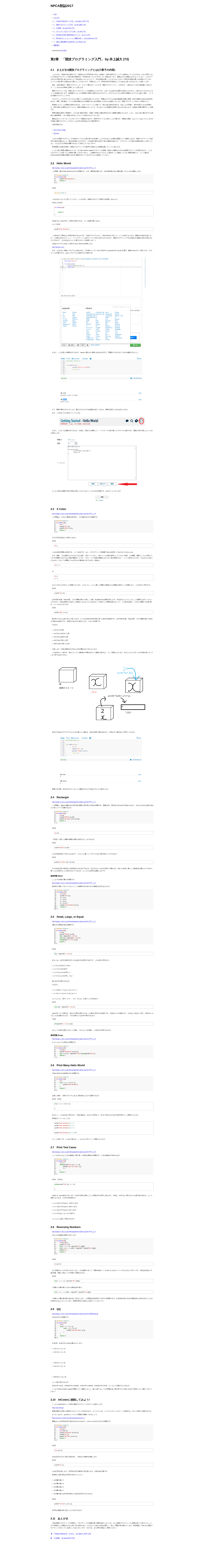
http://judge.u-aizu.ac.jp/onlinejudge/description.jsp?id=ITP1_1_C (74, 802)
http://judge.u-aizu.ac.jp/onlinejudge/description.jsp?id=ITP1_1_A (74, 168)
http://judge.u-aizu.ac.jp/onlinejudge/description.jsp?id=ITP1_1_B (74, 513)
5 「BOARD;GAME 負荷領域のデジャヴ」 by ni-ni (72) (72, 35)
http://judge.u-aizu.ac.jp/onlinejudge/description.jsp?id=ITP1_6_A (74, 1231)
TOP (55, 14)
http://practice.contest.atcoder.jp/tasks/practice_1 (68, 1418)
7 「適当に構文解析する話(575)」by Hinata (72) (70, 42)
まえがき (57, 18)
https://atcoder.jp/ (58, 1408)
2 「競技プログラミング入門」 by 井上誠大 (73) (70, 25)
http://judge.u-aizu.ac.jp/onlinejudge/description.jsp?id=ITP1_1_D (74, 883)
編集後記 (57, 45)
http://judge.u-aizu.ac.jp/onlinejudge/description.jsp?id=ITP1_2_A (74, 921)
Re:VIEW (63, 50)
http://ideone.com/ (58, 247)
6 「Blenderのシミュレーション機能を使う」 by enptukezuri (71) (75, 38)
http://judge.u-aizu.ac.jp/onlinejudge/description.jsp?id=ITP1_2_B (74, 1039)
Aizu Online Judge (60, 130)
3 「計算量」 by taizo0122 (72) (64, 28)
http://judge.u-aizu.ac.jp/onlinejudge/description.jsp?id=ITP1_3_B (74, 1152)
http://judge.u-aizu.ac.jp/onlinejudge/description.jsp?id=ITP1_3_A (74, 1070)
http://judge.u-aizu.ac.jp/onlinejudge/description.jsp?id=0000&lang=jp (75, 1314)
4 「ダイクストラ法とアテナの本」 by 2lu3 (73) (70, 31)
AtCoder (56, 133)
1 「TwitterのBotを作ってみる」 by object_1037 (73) (71, 21)
